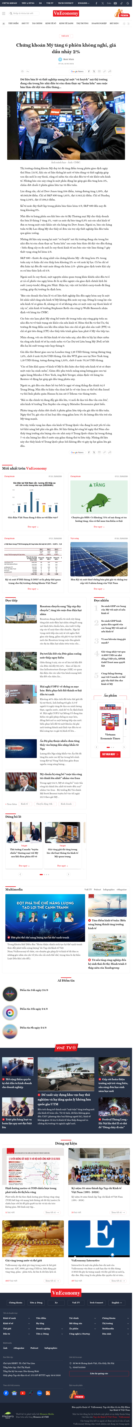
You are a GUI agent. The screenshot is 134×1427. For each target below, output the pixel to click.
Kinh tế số (50, 23)
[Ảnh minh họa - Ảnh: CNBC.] (66, 93)
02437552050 (79, 1367)
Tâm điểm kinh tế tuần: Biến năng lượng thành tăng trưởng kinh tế (107, 924)
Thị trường (82, 23)
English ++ (83, 3)
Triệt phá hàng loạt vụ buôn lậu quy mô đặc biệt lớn (17, 1123)
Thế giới (24, 845)
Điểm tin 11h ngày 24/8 (34, 1008)
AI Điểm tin (66, 980)
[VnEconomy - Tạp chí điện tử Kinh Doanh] (66, 1292)
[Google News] (128, 3)
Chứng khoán (9, 3)
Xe (40, 3)
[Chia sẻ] (110, 71)
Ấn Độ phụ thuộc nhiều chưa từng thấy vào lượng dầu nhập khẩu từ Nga (60, 745)
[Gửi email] (99, 71)
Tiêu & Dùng (28, 3)
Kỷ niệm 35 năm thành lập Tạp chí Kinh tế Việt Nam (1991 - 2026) (96, 1190)
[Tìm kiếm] (11, 13)
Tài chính (37, 23)
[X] (103, 3)
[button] (41, 874)
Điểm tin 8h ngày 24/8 (33, 1027)
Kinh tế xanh (66, 23)
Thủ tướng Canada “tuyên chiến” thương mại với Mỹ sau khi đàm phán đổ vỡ (24, 852)
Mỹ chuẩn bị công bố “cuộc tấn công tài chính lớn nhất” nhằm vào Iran (61, 776)
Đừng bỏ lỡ (13, 817)
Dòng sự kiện (66, 1143)
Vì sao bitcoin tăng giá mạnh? (113, 641)
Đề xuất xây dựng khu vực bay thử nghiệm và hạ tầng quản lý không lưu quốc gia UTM (64, 1099)
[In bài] (22, 71)
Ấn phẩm (110, 695)
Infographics (109, 889)
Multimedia (14, 889)
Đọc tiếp (11, 600)
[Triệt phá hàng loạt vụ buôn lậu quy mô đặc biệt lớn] (18, 1106)
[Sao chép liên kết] (104, 71)
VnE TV (49, 3)
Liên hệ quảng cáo (99, 1373)
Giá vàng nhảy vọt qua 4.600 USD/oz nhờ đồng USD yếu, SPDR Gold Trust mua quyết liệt (113, 659)
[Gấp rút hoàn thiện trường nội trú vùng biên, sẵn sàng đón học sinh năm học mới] (114, 1066)
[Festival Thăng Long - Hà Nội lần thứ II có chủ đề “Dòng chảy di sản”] (114, 1106)
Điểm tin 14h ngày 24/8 (34, 989)
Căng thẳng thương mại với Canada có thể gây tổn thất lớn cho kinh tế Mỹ (113, 678)
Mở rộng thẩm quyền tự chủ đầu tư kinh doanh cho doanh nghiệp (17, 1083)
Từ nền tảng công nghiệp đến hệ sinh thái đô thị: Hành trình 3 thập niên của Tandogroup (107, 963)
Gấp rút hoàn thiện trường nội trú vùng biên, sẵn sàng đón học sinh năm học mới (113, 1085)
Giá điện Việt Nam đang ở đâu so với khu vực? (33, 517)
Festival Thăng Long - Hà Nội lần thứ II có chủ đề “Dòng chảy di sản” (113, 1123)
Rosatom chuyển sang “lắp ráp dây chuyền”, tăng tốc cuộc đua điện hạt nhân (61, 610)
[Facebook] (96, 3)
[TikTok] (121, 3)
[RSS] (48, 1392)
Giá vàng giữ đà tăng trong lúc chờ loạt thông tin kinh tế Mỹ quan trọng (61, 852)
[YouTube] (115, 3)
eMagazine (122, 889)
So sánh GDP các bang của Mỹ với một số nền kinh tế (113, 609)
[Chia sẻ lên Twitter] (94, 71)
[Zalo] (109, 3)
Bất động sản (117, 23)
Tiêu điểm (13, 23)
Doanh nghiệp (99, 23)
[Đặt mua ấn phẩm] (122, 13)
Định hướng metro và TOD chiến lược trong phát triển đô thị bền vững (30, 1190)
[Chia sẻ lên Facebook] (89, 71)
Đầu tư (25, 23)
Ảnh (5, 1348)
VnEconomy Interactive (85, 1260)
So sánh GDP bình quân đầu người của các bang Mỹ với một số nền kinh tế (114, 626)
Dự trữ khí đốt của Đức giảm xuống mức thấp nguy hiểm (60, 656)
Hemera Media (47, 1414)
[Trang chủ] (3, 23)
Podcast (97, 889)
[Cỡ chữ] (28, 71)
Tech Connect (65, 3)
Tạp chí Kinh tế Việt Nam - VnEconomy (111, 1417)
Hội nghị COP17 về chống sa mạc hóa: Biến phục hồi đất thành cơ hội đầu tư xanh (61, 690)
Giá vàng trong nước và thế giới (23, 1260)
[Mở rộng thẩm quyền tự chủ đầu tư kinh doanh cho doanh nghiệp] (18, 1066)
